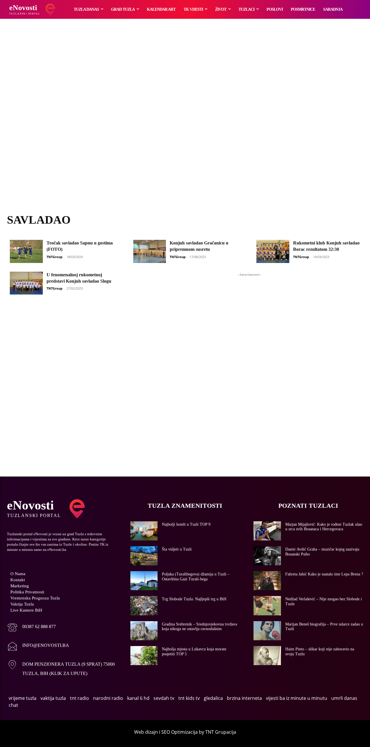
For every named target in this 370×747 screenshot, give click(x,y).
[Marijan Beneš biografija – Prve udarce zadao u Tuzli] (267, 630)
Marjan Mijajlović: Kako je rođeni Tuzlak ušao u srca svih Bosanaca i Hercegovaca (323, 526)
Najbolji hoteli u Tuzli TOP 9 (186, 524)
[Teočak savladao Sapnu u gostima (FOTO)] (26, 251)
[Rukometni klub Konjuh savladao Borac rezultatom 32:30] (272, 251)
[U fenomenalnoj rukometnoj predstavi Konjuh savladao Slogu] (26, 283)
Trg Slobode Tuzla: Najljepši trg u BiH (194, 599)
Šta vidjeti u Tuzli (177, 549)
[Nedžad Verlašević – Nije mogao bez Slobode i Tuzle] (267, 605)
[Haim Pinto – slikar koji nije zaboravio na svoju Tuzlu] (267, 655)
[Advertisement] (185, 123)
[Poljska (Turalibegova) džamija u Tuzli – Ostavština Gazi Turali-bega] (144, 580)
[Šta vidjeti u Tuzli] (144, 555)
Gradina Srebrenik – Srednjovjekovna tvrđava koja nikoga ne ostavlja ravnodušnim (199, 626)
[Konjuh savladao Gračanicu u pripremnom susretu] (149, 251)
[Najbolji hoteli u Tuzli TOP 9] (144, 530)
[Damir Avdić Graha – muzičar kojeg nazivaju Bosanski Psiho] (267, 555)
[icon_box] (31, 628)
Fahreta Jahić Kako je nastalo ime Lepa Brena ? (324, 574)
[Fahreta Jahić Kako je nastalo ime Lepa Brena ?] (267, 580)
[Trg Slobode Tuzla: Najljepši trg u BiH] (144, 605)
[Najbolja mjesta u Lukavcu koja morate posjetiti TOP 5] (144, 655)
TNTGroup (54, 257)
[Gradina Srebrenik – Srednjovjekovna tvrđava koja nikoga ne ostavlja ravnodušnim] (144, 630)
